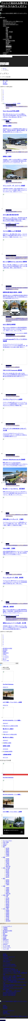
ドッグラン (8, 46)
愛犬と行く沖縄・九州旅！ (10, 977)
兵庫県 (7, 892)
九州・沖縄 (8, 37)
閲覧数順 (5, 84)
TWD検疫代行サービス (9, 968)
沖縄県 (7, 911)
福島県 (7, 849)
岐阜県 (7, 883)
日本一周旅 (6, 842)
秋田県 (7, 852)
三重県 (7, 884)
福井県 (7, 877)
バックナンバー (7, 962)
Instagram (5, 1008)
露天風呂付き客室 (10, 40)
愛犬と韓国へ (6, 989)
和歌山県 (8, 893)
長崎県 (7, 916)
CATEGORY (6, 39)
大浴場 (4, 936)
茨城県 (7, 858)
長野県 (7, 872)
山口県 (7, 898)
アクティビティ (7, 947)
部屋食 (7, 43)
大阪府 (7, 887)
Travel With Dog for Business (9, 992)
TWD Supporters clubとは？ (9, 23)
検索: (1, 663)
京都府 (7, 889)
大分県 (7, 917)
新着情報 (5, 955)
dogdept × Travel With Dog (9, 995)
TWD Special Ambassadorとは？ (10, 24)
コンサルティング (7, 959)
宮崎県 (7, 910)
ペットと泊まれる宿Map (9, 964)
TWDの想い (6, 958)
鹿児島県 (8, 920)
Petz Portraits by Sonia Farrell (9, 965)
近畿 (7, 34)
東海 (7, 33)
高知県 (7, 905)
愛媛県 (7, 907)
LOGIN (5, 54)
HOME (4, 954)
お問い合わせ (6, 961)
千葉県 (7, 863)
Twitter (4, 1005)
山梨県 (7, 874)
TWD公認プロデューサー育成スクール (13, 21)
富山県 (7, 869)
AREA (4, 26)
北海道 (7, 27)
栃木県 (7, 860)
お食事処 (5, 927)
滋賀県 (7, 890)
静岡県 (7, 880)
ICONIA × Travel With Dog (9, 993)
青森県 (7, 851)
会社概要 (5, 1012)
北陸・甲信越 (9, 31)
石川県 (7, 875)
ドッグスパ (8, 48)
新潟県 (7, 871)
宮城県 (7, 854)
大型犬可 (8, 49)
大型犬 (4, 654)
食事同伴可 (8, 45)
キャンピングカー (7, 840)
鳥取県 (7, 899)
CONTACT (5, 52)
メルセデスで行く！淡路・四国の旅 (12, 975)
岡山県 (7, 901)
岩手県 (7, 848)
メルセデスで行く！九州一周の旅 (11, 971)
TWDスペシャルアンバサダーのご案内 (13, 988)
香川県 (7, 902)
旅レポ (4, 659)
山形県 (7, 855)
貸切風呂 (5, 935)
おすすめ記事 (6, 669)
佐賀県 (7, 913)
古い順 (4, 82)
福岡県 (7, 914)
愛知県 (7, 881)
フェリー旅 (8, 51)
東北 (7, 28)
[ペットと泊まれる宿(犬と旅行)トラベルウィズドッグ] (14, 9)
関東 (7, 30)
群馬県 (7, 861)
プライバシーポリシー (8, 1010)
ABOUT (5, 20)
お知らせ (5, 843)
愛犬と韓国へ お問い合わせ (13, 991)
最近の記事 (6, 667)
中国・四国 (8, 36)
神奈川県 (8, 866)
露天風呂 (8, 42)
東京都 (7, 865)
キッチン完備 (6, 945)
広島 (7, 896)
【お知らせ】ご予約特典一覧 (10, 969)
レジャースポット (7, 926)
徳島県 (7, 904)
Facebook (5, 1006)
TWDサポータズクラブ (9, 956)
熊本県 (7, 919)
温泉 (4, 933)
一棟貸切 (5, 929)
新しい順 (5, 81)
